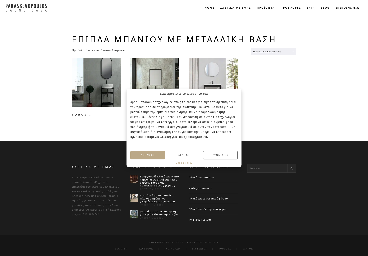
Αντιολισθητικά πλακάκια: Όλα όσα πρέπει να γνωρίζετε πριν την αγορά (157, 198)
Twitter (121, 248)
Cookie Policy (184, 162)
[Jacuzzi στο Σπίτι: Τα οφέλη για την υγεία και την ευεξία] (134, 214)
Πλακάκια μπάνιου (201, 177)
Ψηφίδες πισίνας (200, 219)
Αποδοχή (147, 155)
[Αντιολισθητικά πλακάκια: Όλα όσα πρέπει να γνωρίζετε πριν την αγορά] (134, 198)
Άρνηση (184, 155)
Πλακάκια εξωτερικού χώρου (208, 209)
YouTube (225, 248)
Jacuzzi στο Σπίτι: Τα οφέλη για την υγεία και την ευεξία (159, 213)
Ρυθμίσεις (220, 155)
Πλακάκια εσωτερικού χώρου (208, 198)
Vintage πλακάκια (201, 188)
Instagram (173, 248)
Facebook (146, 248)
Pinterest (199, 248)
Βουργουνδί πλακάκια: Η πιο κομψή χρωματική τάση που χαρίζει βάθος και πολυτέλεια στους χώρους (159, 181)
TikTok (248, 248)
